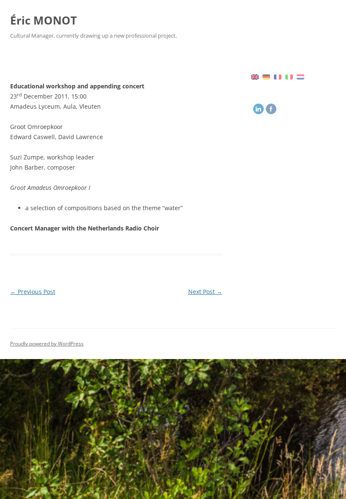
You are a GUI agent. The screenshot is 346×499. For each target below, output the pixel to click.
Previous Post (32, 292)
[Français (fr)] (277, 76)
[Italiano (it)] (289, 76)
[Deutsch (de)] (266, 76)
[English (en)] (255, 76)
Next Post (205, 292)
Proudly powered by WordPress (47, 343)
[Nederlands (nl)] (300, 76)
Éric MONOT (43, 20)
